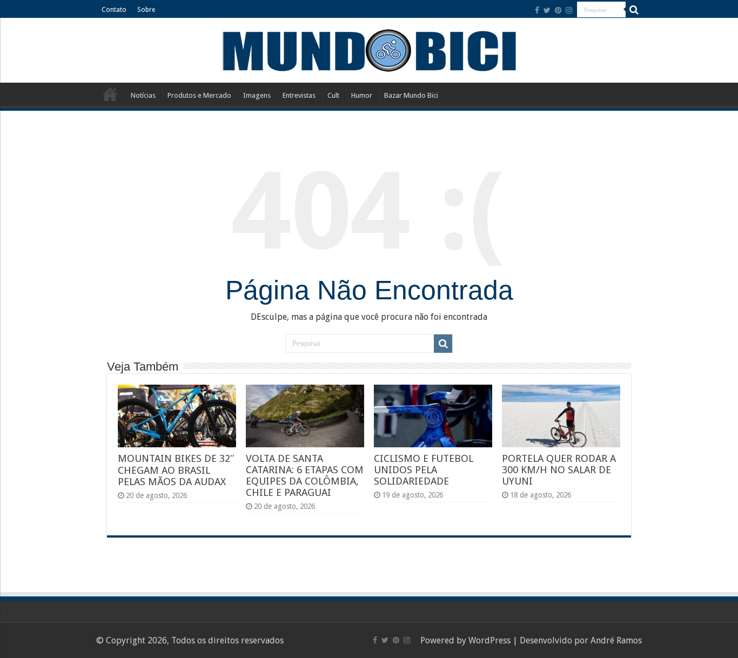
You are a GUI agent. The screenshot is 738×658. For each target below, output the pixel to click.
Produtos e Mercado (199, 95)
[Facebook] (537, 10)
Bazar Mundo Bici (411, 95)
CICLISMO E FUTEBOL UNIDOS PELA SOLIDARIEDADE (423, 470)
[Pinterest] (558, 10)
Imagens (257, 95)
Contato (114, 10)
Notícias (143, 95)
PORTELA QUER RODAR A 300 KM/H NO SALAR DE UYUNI (559, 470)
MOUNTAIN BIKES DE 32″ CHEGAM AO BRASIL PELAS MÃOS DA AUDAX (176, 470)
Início (110, 94)
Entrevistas (299, 95)
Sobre (146, 10)
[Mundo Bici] (369, 49)
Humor (361, 95)
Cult (333, 95)
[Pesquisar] (634, 10)
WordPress (489, 640)
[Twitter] (547, 10)
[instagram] (569, 10)
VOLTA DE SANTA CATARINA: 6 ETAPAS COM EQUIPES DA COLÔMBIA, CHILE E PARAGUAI (305, 475)
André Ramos (616, 640)
